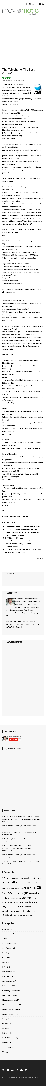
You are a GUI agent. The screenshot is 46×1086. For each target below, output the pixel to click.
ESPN (29, 888)
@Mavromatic (11, 624)
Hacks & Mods (8, 995)
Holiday (6, 898)
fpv (34, 887)
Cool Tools (6, 957)
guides (33, 893)
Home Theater (8, 1014)
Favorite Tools (7, 976)
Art (3, 938)
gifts (26, 893)
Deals (4, 962)
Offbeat (5, 1023)
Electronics (6, 77)
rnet (34, 911)
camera (24, 883)
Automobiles (7, 943)
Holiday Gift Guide (16, 898)
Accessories (7, 929)
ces (29, 882)
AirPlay (23, 878)
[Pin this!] (40, 559)
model (35, 902)
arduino (33, 878)
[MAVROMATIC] (20, 14)
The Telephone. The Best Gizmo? (18, 71)
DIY (25, 888)
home (27, 898)
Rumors (5, 1042)
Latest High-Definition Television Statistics (22, 526)
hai (37, 893)
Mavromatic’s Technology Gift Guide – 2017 (19, 855)
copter (14, 888)
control (34, 883)
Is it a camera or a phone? (15, 552)
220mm (6, 878)
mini (29, 902)
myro (5, 906)
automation (10, 882)
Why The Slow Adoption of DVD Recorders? (23, 549)
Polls (4, 1028)
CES (3, 953)
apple (27, 878)
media (25, 902)
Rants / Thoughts (8, 1038)
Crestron (20, 888)
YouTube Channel (15, 627)
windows (30, 915)
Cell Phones (6, 948)
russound (7, 914)
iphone (18, 902)
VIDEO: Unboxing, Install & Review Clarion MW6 (21, 861)
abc (15, 878)
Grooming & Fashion (10, 990)
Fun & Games (7, 981)
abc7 (18, 878)
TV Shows (6, 1047)
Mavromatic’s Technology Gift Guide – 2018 (19, 832)
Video (25, 915)
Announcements (8, 934)
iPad (14, 902)
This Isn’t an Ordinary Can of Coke (19, 541)
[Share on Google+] (43, 559)
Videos (5, 1052)
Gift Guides (6, 986)
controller (6, 888)
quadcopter (8, 910)
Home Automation (9, 1005)
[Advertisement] (23, 41)
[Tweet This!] (38, 559)
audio (39, 878)
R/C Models (7, 1033)
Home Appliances (9, 1000)
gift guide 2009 (17, 893)
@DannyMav (28, 621)
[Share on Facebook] (35, 559)
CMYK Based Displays (14, 538)
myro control (24, 906)
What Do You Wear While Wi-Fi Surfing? (21, 529)
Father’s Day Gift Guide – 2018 (14, 839)
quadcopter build (23, 911)
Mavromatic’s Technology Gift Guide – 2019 (19, 826)
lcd (22, 902)
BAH (20, 883)
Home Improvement (10, 1009)
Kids (4, 1019)
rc (32, 910)
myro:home (13, 907)
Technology (18, 915)
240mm (12, 878)
